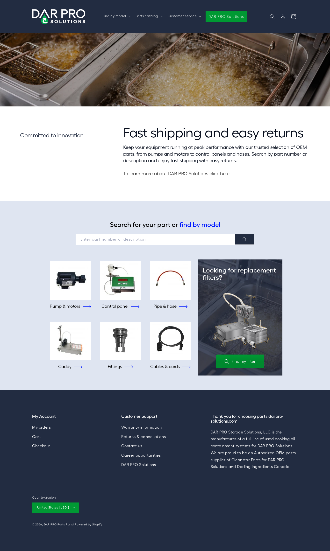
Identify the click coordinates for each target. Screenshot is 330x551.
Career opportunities (141, 455)
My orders (41, 427)
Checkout (41, 446)
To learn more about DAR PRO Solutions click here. (177, 173)
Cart (36, 436)
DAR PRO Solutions (138, 464)
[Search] (244, 239)
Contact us (131, 446)
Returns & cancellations (143, 436)
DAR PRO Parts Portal (59, 524)
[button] (116, 16)
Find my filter (244, 361)
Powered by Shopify (88, 524)
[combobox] (165, 239)
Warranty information (141, 427)
